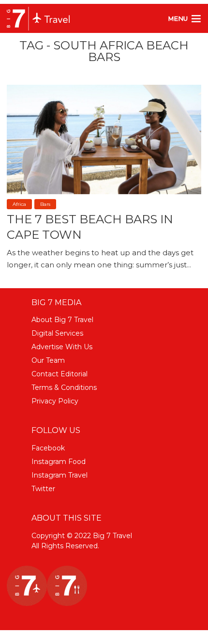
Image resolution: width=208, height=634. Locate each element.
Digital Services (57, 333)
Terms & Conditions (64, 387)
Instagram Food (58, 461)
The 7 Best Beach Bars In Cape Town (90, 226)
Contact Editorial (59, 374)
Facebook (48, 448)
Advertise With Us (61, 346)
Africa (19, 204)
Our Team (48, 360)
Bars (45, 204)
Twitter (43, 488)
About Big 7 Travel (62, 319)
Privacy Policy (54, 401)
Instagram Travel (59, 475)
